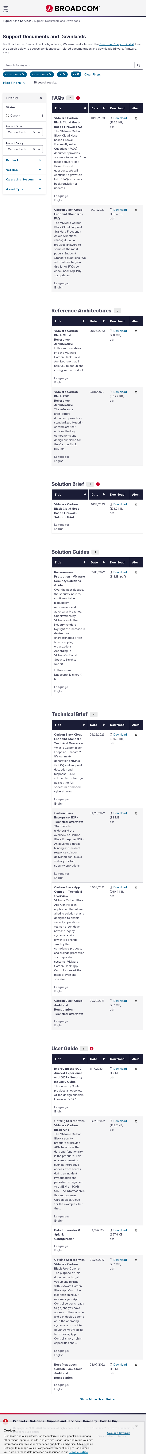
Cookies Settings (118, 1432)
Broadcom (73, 8)
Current (15, 115)
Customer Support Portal (116, 44)
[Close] (136, 1426)
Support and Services (63, 1421)
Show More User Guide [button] (97, 1399)
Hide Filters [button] (12, 83)
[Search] (139, 65)
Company (90, 1421)
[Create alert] (136, 118)
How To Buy (109, 1421)
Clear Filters (92, 74)
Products (20, 1421)
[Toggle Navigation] (6, 9)
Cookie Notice (78, 1451)
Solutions (37, 1421)
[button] (24, 160)
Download (120, 118)
